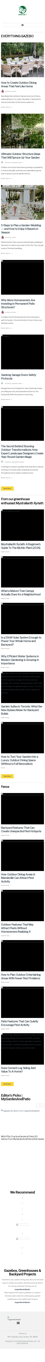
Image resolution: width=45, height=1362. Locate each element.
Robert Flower (5, 552)
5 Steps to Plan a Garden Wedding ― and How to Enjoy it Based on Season (21, 229)
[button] (22, 25)
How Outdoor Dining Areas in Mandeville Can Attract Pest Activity (18, 878)
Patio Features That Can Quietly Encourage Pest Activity (19, 1023)
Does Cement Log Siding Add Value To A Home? (18, 1069)
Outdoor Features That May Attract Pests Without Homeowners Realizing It (17, 928)
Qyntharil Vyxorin (17, 162)
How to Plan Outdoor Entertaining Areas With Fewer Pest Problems (21, 976)
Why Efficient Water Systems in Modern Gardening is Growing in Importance (20, 660)
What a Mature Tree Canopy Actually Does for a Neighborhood (20, 592)
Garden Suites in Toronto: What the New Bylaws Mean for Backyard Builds (21, 710)
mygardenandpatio (22, 1302)
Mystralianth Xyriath (18, 462)
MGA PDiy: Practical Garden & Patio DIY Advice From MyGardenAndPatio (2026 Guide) (22, 1137)
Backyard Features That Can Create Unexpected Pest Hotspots (21, 829)
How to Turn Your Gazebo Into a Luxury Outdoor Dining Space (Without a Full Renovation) (19, 760)
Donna (14, 91)
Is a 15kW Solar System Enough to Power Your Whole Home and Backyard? (21, 641)
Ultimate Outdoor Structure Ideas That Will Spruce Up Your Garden (20, 155)
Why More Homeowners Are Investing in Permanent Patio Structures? (18, 303)
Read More (7, 107)
